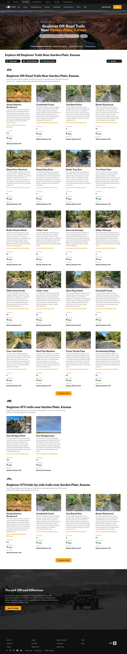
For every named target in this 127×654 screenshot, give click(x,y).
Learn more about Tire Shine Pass (108, 178)
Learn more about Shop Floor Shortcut (19, 178)
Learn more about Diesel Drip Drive (48, 178)
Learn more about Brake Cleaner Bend (19, 238)
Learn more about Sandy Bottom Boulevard (19, 115)
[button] (12, 61)
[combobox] (61, 36)
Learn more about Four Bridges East (48, 444)
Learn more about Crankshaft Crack (48, 115)
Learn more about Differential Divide (19, 299)
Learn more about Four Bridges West (19, 444)
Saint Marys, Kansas (76, 46)
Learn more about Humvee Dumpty (78, 238)
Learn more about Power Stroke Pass (78, 359)
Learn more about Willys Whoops (108, 238)
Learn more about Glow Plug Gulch (78, 299)
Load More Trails (63, 393)
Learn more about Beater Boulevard (108, 115)
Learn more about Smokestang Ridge (108, 359)
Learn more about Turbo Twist (48, 299)
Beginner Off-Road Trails (48, 22)
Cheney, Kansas (90, 46)
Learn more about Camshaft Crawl (108, 299)
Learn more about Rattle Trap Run (78, 178)
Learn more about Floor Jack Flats (19, 359)
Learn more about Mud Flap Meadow (48, 359)
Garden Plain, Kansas (60, 46)
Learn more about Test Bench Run (78, 115)
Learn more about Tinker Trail (48, 238)
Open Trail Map (13, 608)
